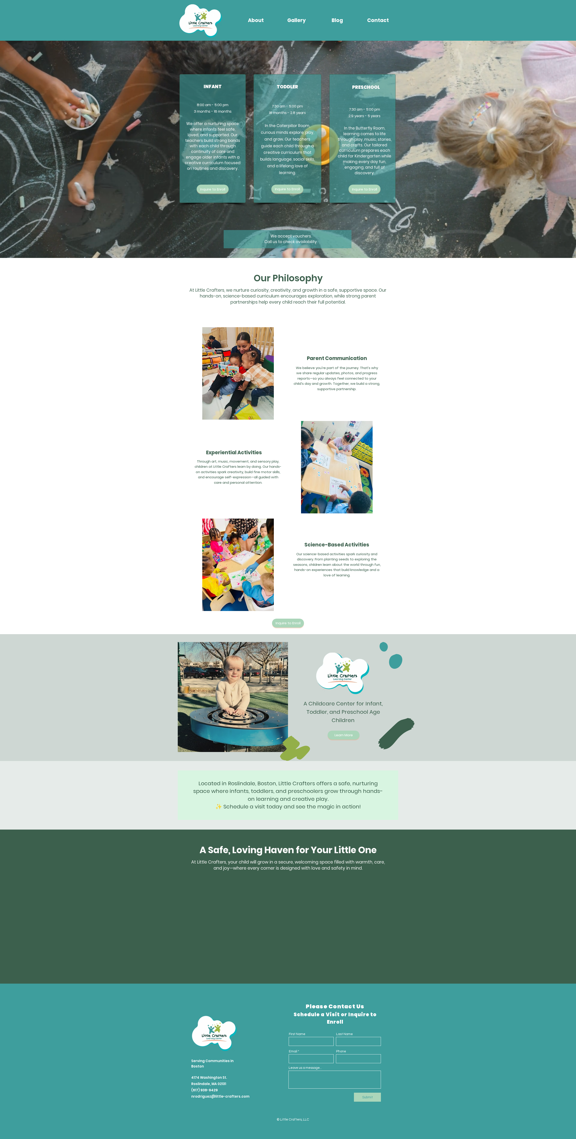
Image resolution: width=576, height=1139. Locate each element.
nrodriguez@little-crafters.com (220, 1096)
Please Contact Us (335, 1006)
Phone (341, 1051)
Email (293, 1051)
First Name (297, 1034)
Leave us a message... (305, 1068)
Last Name (344, 1034)
